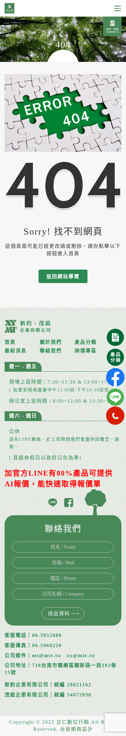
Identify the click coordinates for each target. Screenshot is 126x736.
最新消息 (16, 350)
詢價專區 (86, 350)
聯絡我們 (51, 350)
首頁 (10, 342)
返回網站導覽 (63, 276)
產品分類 (86, 342)
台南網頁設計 (76, 729)
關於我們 (51, 342)
